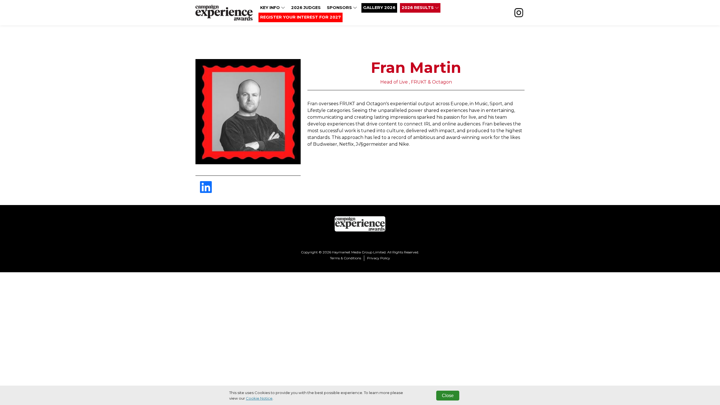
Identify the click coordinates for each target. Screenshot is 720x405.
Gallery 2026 (379, 7)
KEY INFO (270, 7)
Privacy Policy (378, 258)
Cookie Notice (259, 398)
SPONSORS (340, 7)
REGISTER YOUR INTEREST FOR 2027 (300, 17)
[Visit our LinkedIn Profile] (206, 190)
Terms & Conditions (345, 258)
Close (448, 395)
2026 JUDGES (306, 7)
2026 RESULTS (418, 7)
